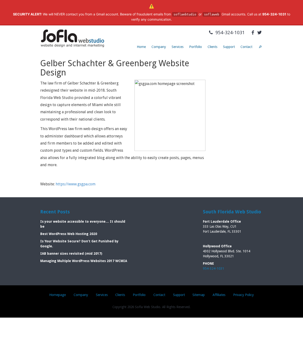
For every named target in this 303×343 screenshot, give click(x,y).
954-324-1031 (229, 32)
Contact (246, 47)
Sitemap (198, 295)
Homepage (57, 295)
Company (159, 47)
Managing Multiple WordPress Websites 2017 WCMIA (83, 261)
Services (177, 47)
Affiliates (219, 295)
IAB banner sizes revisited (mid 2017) (71, 253)
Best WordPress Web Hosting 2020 (68, 234)
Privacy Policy (243, 295)
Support (229, 47)
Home (141, 47)
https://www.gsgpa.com (75, 184)
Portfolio (195, 47)
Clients (212, 47)
